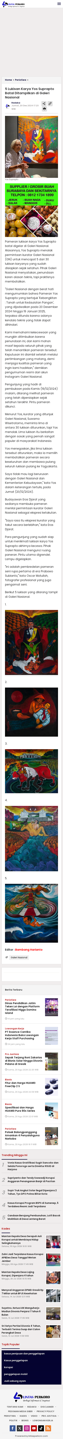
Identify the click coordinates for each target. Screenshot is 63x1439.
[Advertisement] (31, 43)
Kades (23, 1415)
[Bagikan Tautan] (44, 103)
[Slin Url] (50, 103)
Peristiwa (10, 999)
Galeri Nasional (19, 957)
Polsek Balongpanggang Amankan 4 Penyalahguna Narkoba (22, 1135)
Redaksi (32, 1406)
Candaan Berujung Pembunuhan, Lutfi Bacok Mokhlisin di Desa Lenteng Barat (34, 1217)
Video (34, 1415)
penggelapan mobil (15, 1374)
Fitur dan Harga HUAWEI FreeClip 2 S (20, 1084)
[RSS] (48, 1428)
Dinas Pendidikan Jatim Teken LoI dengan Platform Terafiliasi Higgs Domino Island (22, 1008)
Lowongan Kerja (14, 1028)
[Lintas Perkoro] (13, 4)
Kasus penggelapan (16, 1360)
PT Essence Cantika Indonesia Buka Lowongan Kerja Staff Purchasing (22, 1035)
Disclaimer (47, 1406)
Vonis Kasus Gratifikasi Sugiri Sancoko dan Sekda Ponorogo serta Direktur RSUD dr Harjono (33, 1166)
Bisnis (8, 1079)
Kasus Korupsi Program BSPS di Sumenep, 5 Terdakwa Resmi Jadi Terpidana (33, 1204)
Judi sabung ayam (15, 1381)
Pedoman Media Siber (20, 1411)
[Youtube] (34, 1428)
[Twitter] (20, 1428)
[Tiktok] (41, 1428)
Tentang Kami (15, 1406)
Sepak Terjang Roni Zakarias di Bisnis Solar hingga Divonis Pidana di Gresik (23, 1061)
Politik (13, 1420)
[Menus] (59, 4)
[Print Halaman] (44, 108)
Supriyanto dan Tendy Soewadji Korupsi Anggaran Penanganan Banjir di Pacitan (31, 1179)
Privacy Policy (45, 1411)
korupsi (8, 1367)
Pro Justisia (12, 1054)
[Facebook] (13, 1428)
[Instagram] (27, 1428)
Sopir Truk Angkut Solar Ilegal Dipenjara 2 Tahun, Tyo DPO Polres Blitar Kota (32, 1192)
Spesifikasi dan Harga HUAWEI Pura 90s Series (20, 1109)
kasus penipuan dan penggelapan (24, 1353)
